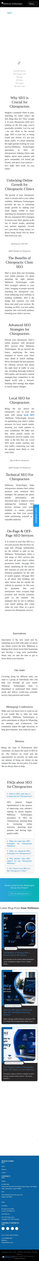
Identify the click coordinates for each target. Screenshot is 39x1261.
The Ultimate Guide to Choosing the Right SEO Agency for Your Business (19, 1068)
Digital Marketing (13, 1005)
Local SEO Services (19, 71)
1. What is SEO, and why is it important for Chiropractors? (19, 795)
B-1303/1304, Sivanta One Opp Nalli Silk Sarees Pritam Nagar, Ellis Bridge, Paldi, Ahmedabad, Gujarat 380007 (19, 1186)
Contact (4, 1172)
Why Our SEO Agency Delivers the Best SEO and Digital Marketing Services (18, 1012)
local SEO (29, 415)
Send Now (19, 1147)
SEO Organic (19, 83)
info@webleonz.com (7, 1242)
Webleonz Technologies (24, 1252)
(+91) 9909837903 (7, 1238)
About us (4, 1169)
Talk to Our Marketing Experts (19, 894)
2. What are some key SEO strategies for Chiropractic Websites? (19, 843)
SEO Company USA (19, 74)
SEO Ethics (19, 80)
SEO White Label (19, 86)
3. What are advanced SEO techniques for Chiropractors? (19, 852)
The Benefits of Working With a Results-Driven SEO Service (17, 954)
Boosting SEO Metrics (14, 1063)
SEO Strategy (11, 948)
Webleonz (4, 1240)
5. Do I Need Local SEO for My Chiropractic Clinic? (18, 869)
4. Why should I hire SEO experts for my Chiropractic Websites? (19, 860)
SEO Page (19, 77)
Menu (31, 3)
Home (3, 1166)
